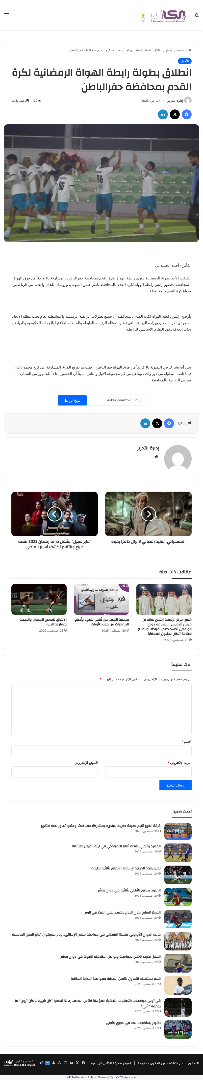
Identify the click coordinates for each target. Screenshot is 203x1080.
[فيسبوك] (187, 114)
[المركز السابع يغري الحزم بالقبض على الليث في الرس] (178, 919)
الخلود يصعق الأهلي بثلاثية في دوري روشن (129, 890)
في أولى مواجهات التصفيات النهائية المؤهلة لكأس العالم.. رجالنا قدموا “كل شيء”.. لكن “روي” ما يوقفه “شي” (88, 1004)
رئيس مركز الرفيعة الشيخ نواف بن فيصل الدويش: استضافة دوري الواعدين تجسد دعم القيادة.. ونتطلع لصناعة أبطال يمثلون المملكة (165, 626)
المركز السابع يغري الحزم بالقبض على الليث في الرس (122, 912)
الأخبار (169, 50)
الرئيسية (182, 50)
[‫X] (175, 114)
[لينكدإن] (163, 114)
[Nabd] (48, 1063)
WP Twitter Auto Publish (82, 1077)
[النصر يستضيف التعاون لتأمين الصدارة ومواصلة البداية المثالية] (178, 985)
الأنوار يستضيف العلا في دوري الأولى (133, 1023)
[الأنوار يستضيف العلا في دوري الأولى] (178, 1029)
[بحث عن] (196, 16)
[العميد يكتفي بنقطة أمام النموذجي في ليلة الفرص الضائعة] (178, 853)
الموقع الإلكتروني (86, 763)
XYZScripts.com (126, 1077)
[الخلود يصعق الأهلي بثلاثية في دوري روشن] (178, 897)
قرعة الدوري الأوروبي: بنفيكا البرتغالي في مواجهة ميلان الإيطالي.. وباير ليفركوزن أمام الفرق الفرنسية (86, 934)
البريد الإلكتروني (180, 763)
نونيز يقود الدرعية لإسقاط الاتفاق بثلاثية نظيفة (126, 868)
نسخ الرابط (72, 400)
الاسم (186, 741)
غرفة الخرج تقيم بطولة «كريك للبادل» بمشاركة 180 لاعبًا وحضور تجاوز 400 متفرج (101, 826)
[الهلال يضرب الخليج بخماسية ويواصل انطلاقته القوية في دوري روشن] (178, 963)
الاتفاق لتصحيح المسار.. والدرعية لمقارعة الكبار (43, 622)
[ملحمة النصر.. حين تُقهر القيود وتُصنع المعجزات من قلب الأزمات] (101, 599)
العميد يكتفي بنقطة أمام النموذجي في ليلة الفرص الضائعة (116, 846)
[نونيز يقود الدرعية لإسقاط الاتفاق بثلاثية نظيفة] (178, 875)
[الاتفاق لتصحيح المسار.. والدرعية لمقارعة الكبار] (39, 599)
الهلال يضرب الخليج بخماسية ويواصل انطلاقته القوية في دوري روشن (110, 956)
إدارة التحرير (175, 100)
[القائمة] (6, 16)
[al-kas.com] (163, 14)
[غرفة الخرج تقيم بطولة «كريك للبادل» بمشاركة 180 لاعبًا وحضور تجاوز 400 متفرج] (178, 831)
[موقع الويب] (156, 457)
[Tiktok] (42, 1063)
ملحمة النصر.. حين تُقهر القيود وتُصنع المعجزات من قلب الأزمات (102, 622)
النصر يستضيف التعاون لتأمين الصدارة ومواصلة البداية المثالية (116, 979)
